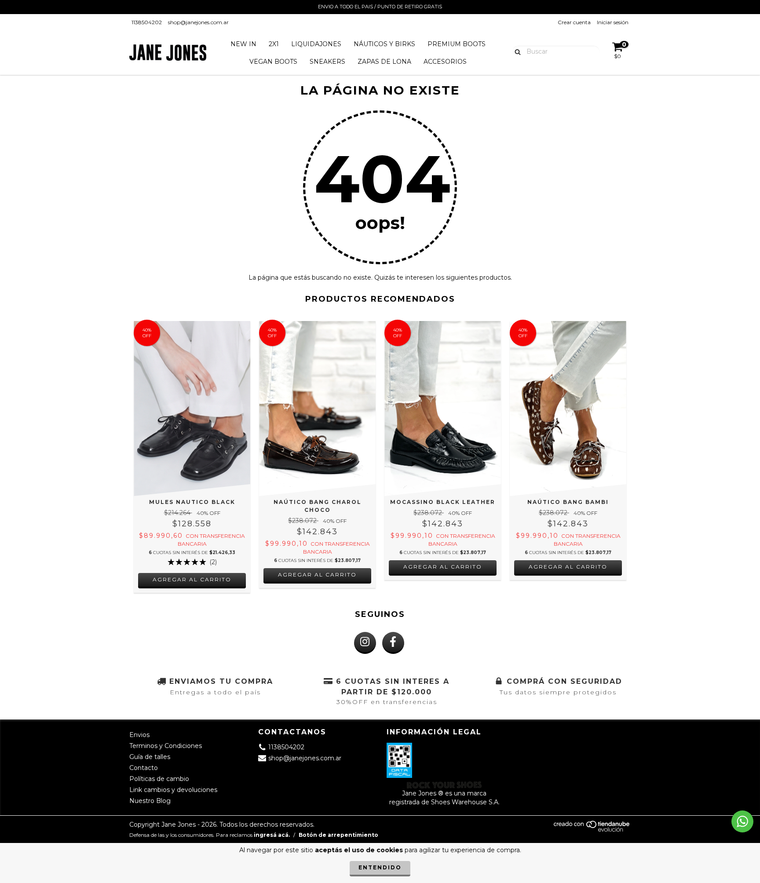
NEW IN (243, 44)
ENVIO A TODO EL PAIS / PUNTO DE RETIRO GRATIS (380, 7)
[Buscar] (515, 51)
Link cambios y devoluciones (173, 790)
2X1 (274, 44)
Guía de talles (149, 757)
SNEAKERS (327, 62)
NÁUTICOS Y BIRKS (384, 44)
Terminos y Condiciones (165, 746)
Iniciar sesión (612, 22)
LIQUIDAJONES (316, 44)
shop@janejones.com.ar (198, 22)
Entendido (380, 867)
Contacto (143, 768)
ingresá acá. (272, 835)
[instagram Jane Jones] (365, 643)
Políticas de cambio (159, 779)
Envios (139, 735)
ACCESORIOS (445, 62)
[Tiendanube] (592, 830)
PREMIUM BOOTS (457, 44)
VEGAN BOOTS (273, 62)
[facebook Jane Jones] (393, 643)
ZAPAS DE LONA (384, 62)
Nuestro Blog (150, 801)
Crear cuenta (574, 22)
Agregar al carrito (192, 579)
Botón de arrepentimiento (338, 835)
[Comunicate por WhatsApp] (742, 821)
